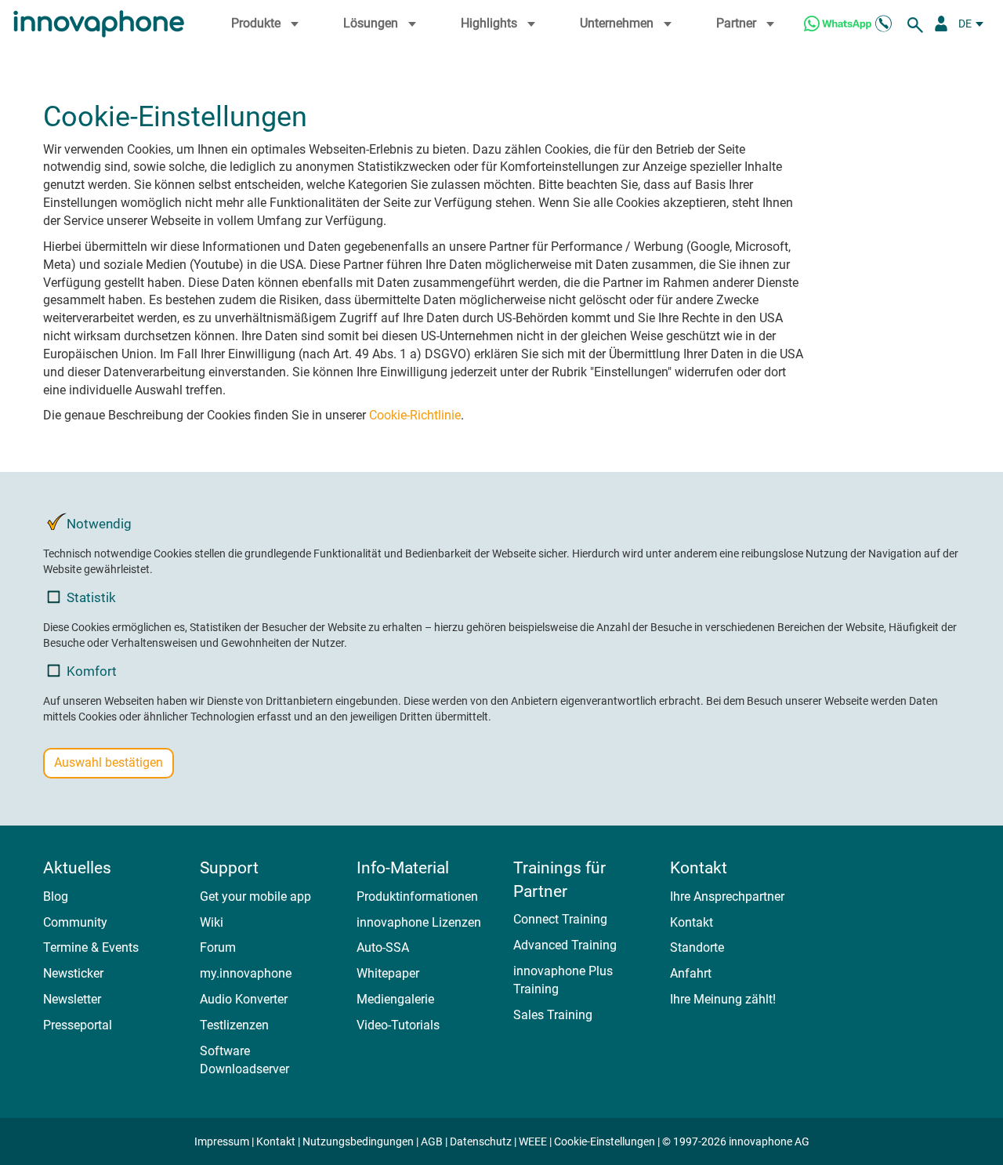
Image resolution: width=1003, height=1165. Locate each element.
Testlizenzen (234, 1025)
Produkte (256, 23)
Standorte (697, 947)
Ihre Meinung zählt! (723, 999)
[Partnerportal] (941, 23)
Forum (218, 947)
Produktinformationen (417, 896)
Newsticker (73, 973)
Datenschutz (481, 1141)
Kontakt (691, 922)
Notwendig (99, 524)
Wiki (211, 922)
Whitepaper (388, 973)
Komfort (92, 671)
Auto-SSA (383, 947)
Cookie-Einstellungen (604, 1141)
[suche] (917, 23)
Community (75, 922)
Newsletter (72, 999)
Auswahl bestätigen (108, 762)
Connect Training (560, 919)
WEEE (533, 1141)
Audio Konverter (244, 999)
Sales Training (552, 1014)
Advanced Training (565, 945)
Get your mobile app (255, 896)
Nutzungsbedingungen (358, 1141)
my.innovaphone (245, 973)
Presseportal (77, 1025)
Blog (55, 896)
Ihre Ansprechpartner (727, 896)
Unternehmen (617, 23)
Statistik (91, 597)
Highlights (489, 23)
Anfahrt (691, 973)
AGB (432, 1141)
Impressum (221, 1141)
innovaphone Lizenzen (419, 922)
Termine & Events (91, 947)
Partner (736, 23)
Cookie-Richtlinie (415, 415)
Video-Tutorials (398, 1025)
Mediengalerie (395, 999)
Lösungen (370, 23)
